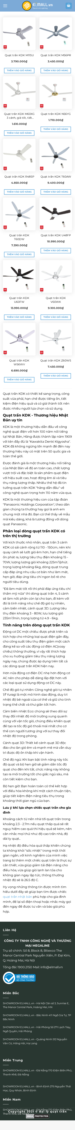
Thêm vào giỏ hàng (19, 70)
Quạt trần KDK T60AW (56, 176)
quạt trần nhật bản (17, 897)
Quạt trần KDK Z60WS (55, 360)
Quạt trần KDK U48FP (56, 235)
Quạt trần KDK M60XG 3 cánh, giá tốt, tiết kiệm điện (19, 116)
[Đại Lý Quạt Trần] (37, 5)
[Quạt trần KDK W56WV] (19, 339)
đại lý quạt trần (53, 1111)
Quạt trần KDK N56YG (56, 114)
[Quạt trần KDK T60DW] (19, 214)
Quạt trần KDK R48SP (19, 176)
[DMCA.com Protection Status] (37, 1115)
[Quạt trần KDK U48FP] (55, 214)
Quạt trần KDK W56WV (19, 362)
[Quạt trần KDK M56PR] (55, 33)
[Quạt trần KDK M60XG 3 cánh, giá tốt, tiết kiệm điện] (19, 92)
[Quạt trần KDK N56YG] (55, 92)
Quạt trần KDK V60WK (56, 300)
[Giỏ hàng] (69, 6)
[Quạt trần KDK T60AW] (55, 155)
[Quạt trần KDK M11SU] (19, 33)
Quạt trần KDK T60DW (19, 237)
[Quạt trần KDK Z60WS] (55, 339)
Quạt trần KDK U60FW (19, 300)
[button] (5, 5)
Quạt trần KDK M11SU (19, 55)
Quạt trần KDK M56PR (56, 55)
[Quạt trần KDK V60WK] (55, 276)
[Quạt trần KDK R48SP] (19, 155)
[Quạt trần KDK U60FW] (19, 276)
